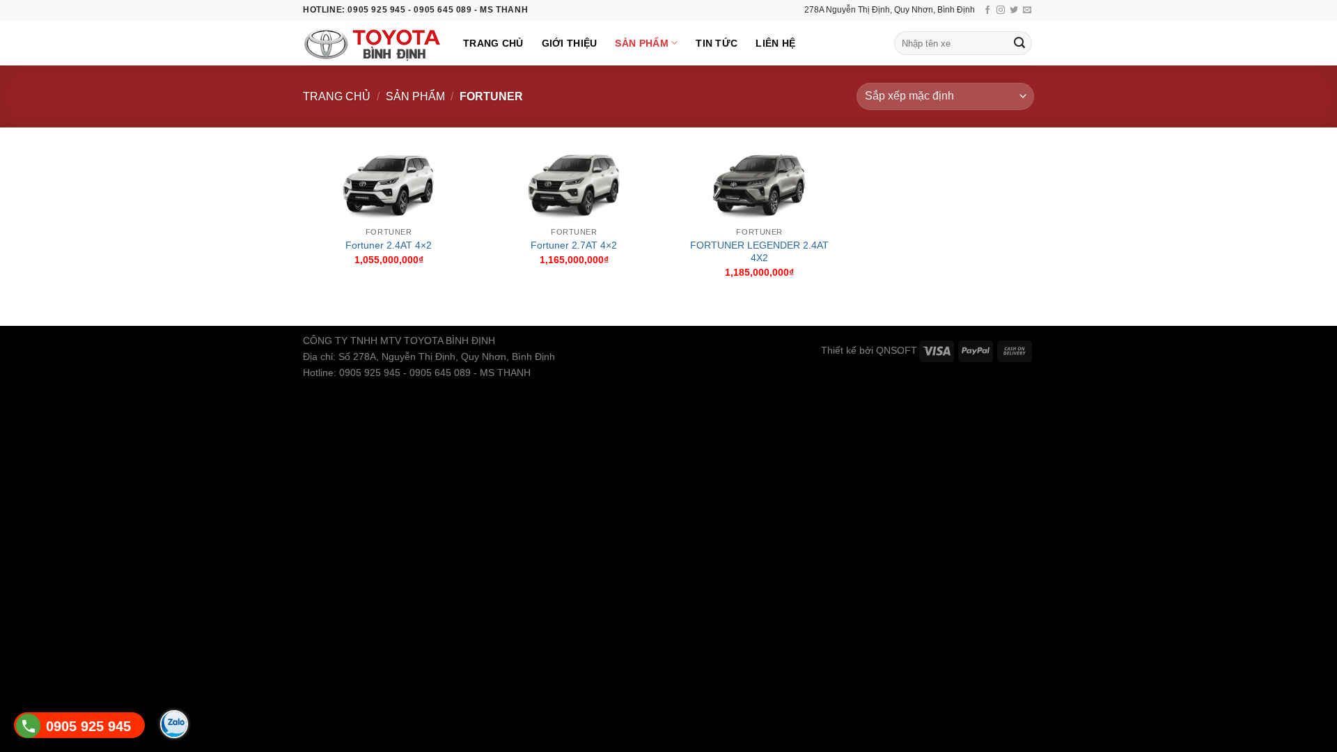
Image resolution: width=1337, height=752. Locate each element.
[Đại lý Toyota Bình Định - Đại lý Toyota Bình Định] (372, 43)
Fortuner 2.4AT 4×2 (388, 245)
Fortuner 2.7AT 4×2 (574, 245)
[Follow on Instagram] (1000, 10)
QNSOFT (896, 350)
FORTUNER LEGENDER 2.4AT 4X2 (759, 252)
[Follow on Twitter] (1014, 10)
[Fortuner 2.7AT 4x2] (574, 184)
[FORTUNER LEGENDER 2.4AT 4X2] (759, 184)
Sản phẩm (641, 43)
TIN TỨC (716, 43)
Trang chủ (493, 43)
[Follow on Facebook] (987, 10)
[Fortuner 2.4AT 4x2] (389, 184)
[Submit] (1019, 43)
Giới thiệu (569, 43)
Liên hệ (775, 43)
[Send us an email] (1027, 10)
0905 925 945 (88, 726)
